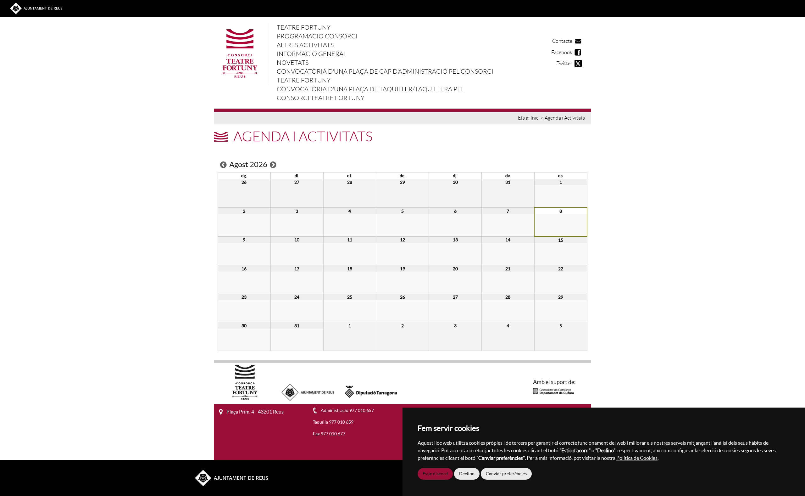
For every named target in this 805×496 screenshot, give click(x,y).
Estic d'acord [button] (435, 473)
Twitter (564, 63)
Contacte (562, 41)
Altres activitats (305, 45)
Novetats (292, 62)
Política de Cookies (637, 458)
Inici (535, 118)
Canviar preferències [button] (506, 473)
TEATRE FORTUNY (303, 27)
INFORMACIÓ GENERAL (312, 53)
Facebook (561, 52)
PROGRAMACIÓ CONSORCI (317, 36)
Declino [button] (467, 473)
